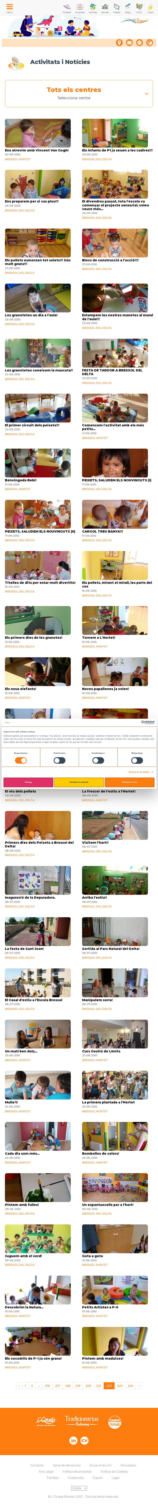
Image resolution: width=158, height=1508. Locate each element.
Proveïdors (128, 1465)
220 (88, 1386)
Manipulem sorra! (97, 1000)
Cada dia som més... (22, 1153)
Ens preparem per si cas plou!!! (32, 201)
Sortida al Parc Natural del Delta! (110, 949)
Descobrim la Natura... (24, 1307)
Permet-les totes (129, 782)
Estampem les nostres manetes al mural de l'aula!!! (117, 317)
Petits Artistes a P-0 (100, 1307)
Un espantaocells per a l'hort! (108, 1205)
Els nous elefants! (20, 689)
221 (98, 1386)
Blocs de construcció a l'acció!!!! (110, 260)
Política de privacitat (76, 1471)
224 (130, 1386)
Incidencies (75, 1478)
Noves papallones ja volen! (105, 689)
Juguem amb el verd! (23, 1256)
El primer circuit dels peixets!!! (32, 425)
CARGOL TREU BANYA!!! (102, 531)
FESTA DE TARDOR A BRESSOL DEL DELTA (112, 372)
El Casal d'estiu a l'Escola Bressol (33, 1000)
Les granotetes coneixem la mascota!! (39, 370)
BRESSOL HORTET (18, 159)
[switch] (59, 760)
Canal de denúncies (67, 1465)
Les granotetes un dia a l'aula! (31, 315)
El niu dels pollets (20, 791)
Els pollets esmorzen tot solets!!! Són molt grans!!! (38, 262)
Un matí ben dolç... (21, 1051)
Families (52, 1478)
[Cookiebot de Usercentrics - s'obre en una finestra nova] (136, 723)
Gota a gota (92, 1256)
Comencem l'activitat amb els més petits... (113, 427)
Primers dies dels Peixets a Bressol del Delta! (39, 844)
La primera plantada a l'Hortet (108, 1102)
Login (116, 1478)
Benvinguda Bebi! (21, 480)
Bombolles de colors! (100, 1153)
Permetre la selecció (79, 782)
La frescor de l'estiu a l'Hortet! (109, 791)
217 (57, 1386)
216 (47, 1386)
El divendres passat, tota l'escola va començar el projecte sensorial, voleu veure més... (115, 205)
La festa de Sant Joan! (24, 949)
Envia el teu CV (101, 1465)
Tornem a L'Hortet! (98, 638)
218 (67, 1386)
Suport (97, 1478)
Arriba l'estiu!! (94, 897)
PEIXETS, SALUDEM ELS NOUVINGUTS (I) (116, 480)
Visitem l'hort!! (95, 843)
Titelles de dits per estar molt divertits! (40, 583)
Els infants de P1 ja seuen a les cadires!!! (117, 150)
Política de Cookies (114, 1471)
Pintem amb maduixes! (102, 1358)
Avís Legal (46, 1471)
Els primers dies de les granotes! (33, 638)
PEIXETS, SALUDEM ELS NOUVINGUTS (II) (40, 531)
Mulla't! (11, 1102)
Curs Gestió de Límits (101, 1051)
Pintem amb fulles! (22, 1205)
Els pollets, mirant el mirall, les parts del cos (117, 584)
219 (77, 1386)
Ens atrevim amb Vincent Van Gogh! (37, 150)
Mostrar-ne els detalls (139, 772)
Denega (28, 782)
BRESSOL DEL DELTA (97, 159)
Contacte (37, 1465)
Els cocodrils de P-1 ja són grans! (33, 1358)
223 (120, 1386)
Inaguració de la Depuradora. (30, 897)
